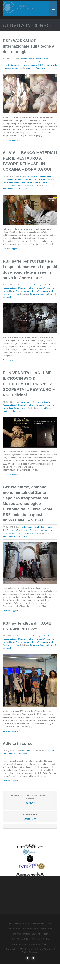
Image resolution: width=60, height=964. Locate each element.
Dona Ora (30, 818)
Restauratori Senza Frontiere (41, 294)
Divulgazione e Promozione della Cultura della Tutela (23, 62)
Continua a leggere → (11, 140)
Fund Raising (14, 182)
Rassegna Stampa (11, 68)
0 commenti (40, 68)
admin (30, 68)
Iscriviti (30, 803)
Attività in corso (42, 59)
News (48, 62)
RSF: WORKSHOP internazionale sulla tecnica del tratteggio (28, 46)
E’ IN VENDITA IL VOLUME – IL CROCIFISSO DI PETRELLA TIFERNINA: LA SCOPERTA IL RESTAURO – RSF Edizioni (29, 384)
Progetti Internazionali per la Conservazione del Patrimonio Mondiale (30, 65)
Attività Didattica (27, 59)
